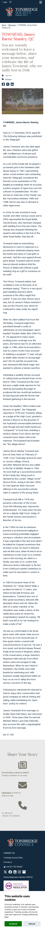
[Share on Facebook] (3, 85)
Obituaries (12, 25)
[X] (5, 873)
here (7, 917)
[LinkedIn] (14, 873)
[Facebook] (10, 873)
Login (5, 2)
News (4, 25)
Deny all (32, 924)
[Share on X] (7, 85)
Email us (9, 862)
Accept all (13, 924)
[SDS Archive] (24, 873)
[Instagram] (19, 873)
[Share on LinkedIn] (12, 85)
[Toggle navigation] (40, 2)
